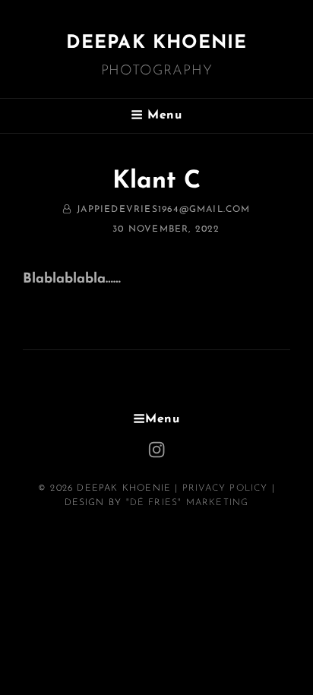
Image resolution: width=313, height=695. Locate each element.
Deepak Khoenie (157, 43)
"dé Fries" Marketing (187, 502)
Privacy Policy (225, 488)
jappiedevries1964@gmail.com (163, 209)
